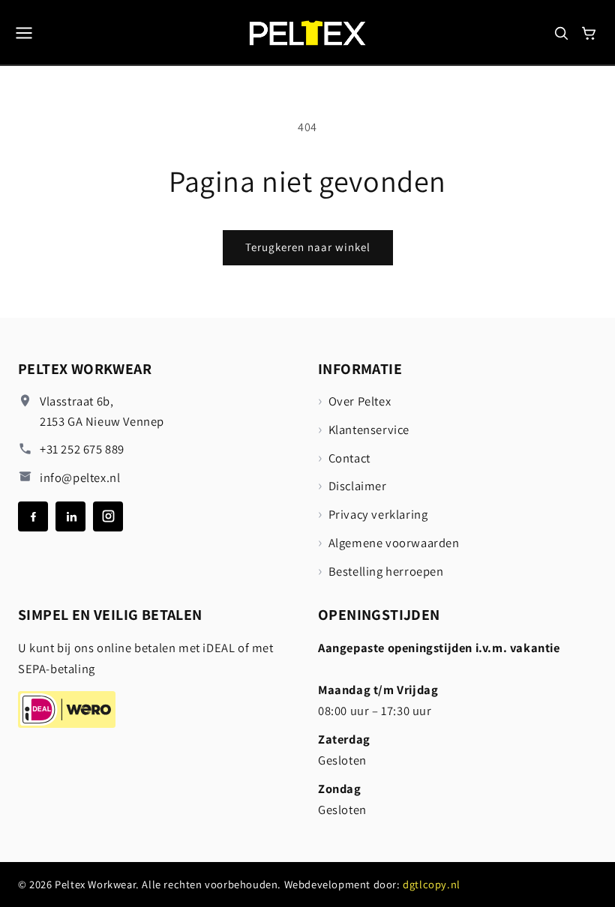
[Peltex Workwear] (308, 32)
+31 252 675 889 (82, 449)
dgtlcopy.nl (431, 884)
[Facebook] (33, 516)
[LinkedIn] (71, 516)
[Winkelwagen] (589, 33)
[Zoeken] (561, 33)
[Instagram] (108, 516)
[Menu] (24, 33)
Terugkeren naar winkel (307, 247)
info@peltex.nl (80, 477)
